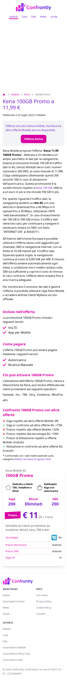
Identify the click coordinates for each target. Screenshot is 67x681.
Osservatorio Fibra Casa (16, 653)
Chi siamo (42, 595)
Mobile (14, 16)
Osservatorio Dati (13, 659)
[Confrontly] (33, 7)
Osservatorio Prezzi (14, 601)
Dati (33, 16)
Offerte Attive (33, 139)
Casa (24, 16)
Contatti (40, 613)
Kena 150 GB (44, 188)
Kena (27, 94)
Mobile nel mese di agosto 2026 (32, 459)
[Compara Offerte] (5, 94)
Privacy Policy (44, 601)
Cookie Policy (43, 607)
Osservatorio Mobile (14, 647)
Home (6, 595)
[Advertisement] (33, 57)
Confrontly (18, 669)
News (43, 16)
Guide (54, 16)
